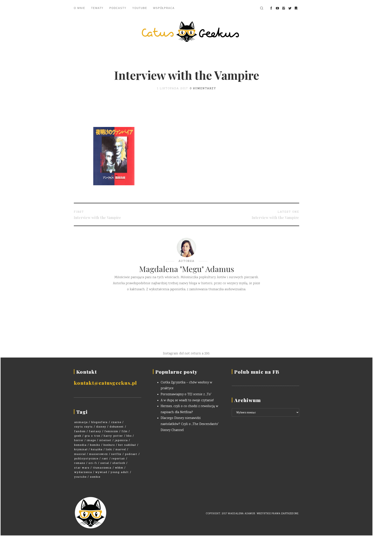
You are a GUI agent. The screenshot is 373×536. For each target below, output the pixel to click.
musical (80, 454)
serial (104, 463)
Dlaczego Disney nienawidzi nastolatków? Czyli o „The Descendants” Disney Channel (190, 424)
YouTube (139, 8)
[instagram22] (284, 8)
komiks (95, 445)
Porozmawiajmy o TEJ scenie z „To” (186, 394)
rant (105, 458)
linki (109, 449)
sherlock (118, 463)
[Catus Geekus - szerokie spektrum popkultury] (186, 32)
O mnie (79, 8)
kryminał (81, 449)
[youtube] (277, 8)
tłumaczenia (102, 467)
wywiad (101, 472)
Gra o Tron (92, 435)
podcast (131, 454)
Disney (101, 426)
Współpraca (164, 8)
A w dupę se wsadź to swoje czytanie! (187, 400)
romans (79, 463)
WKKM (119, 467)
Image (91, 440)
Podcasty (117, 8)
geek (77, 435)
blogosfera (99, 422)
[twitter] (290, 8)
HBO (129, 435)
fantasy (95, 431)
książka (97, 449)
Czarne (116, 422)
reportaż (118, 458)
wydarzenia (83, 472)
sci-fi (93, 463)
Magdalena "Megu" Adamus (186, 269)
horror (79, 440)
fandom (80, 431)
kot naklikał (127, 445)
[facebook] (271, 8)
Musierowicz (98, 454)
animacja (81, 422)
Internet (105, 440)
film (125, 431)
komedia (80, 445)
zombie (95, 476)
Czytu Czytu (83, 426)
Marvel (121, 449)
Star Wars (82, 467)
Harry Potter (113, 435)
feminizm (111, 431)
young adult (120, 472)
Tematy (97, 8)
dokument (117, 426)
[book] (296, 8)
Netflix (116, 454)
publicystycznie (86, 458)
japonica (121, 440)
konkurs (109, 445)
